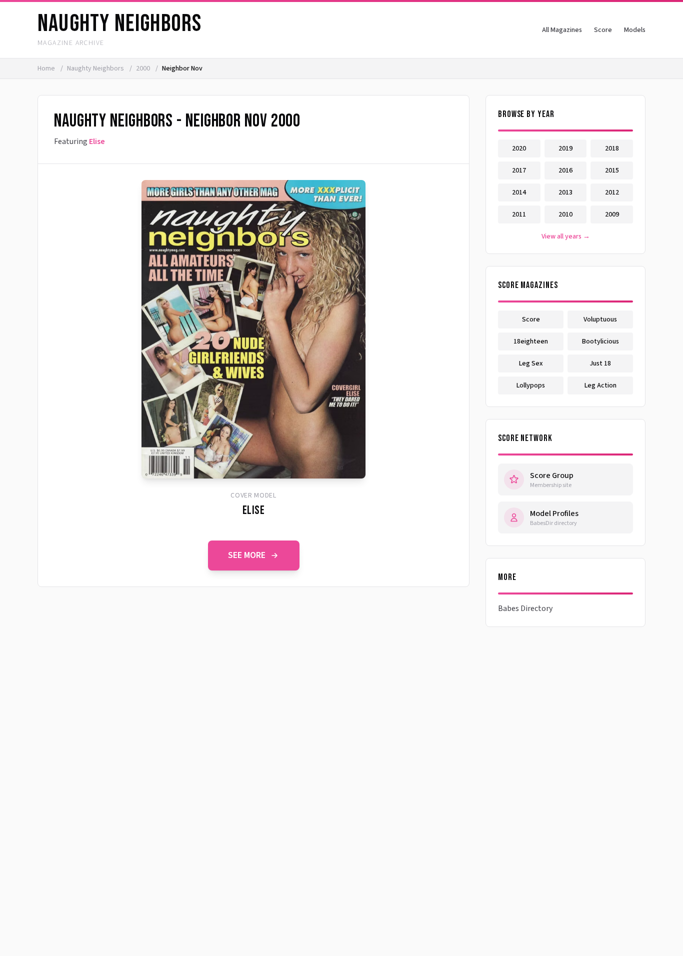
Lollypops (530, 385)
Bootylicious (600, 341)
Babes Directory (525, 608)
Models (635, 30)
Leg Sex (531, 363)
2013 (565, 193)
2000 (144, 69)
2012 (612, 193)
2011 (519, 215)
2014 (519, 193)
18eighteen (531, 341)
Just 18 (600, 363)
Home (46, 69)
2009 (612, 215)
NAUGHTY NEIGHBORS (120, 24)
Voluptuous (600, 319)
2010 (565, 215)
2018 (612, 149)
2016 (565, 171)
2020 (519, 149)
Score (603, 30)
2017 (519, 171)
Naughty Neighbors (96, 69)
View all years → (566, 237)
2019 (565, 149)
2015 (612, 171)
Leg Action (600, 385)
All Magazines (562, 30)
